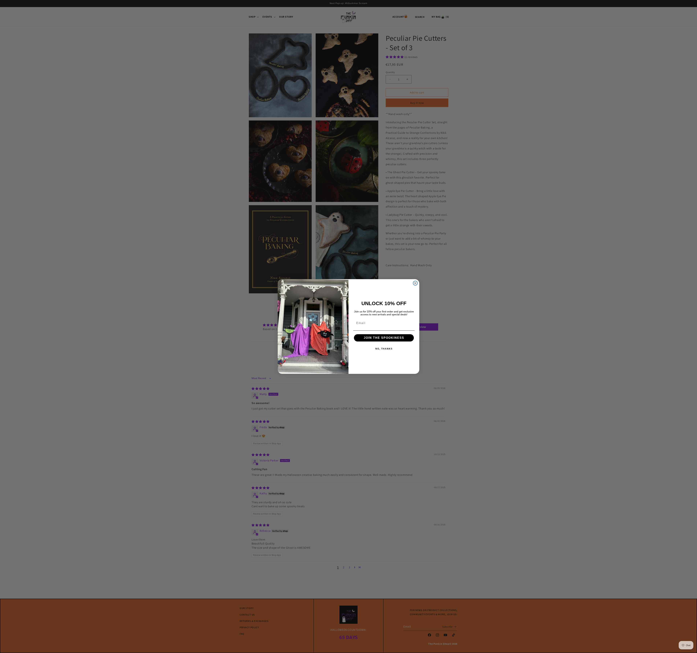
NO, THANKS (384, 348)
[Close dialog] (415, 283)
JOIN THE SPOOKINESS (384, 337)
